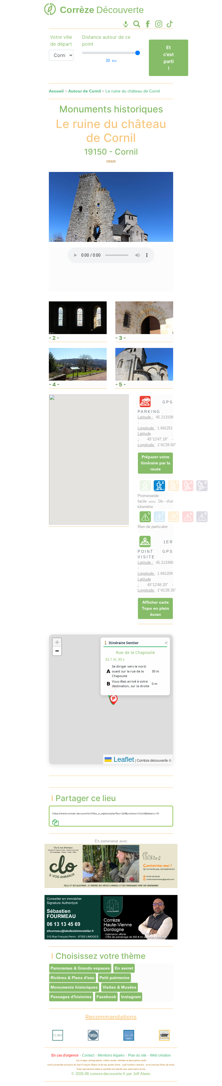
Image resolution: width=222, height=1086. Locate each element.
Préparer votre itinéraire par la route (155, 463)
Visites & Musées (119, 987)
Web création (160, 1055)
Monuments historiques (74, 987)
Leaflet (123, 759)
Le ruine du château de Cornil (133, 91)
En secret (124, 968)
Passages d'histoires (71, 996)
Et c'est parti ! (168, 58)
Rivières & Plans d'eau (73, 977)
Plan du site (137, 1055)
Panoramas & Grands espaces (80, 968)
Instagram (131, 996)
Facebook (106, 996)
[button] (114, 699)
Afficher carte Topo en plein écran (155, 608)
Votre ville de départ (61, 40)
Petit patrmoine (114, 977)
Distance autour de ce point (106, 40)
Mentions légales (111, 1055)
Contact (88, 1055)
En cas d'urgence (65, 1055)
